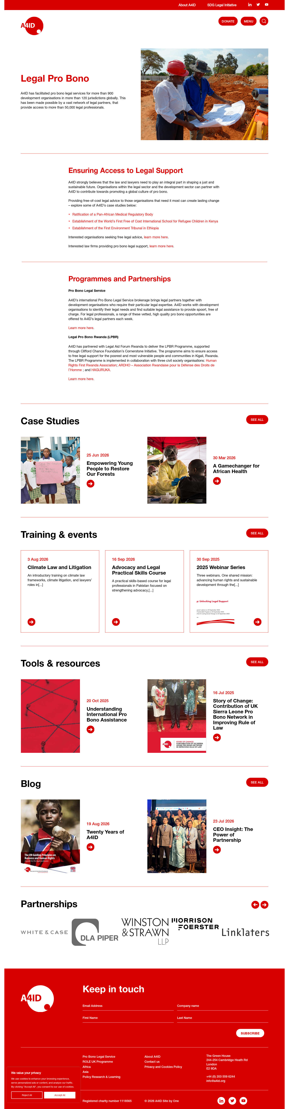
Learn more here (80, 328)
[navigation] (249, 21)
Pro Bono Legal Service (99, 1056)
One (176, 1101)
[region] (43, 1084)
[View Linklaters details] (245, 932)
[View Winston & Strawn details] (145, 931)
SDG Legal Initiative (221, 5)
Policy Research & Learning (101, 1077)
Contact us (152, 1062)
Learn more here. (81, 379)
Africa (87, 1067)
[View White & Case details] (44, 932)
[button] (255, 905)
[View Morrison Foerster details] (195, 924)
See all (257, 419)
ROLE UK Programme (98, 1062)
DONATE (228, 21)
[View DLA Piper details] (94, 932)
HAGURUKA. (101, 370)
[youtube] (266, 4)
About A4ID (187, 5)
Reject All (27, 1095)
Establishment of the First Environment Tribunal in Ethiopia (115, 228)
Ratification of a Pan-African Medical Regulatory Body (112, 214)
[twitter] (258, 4)
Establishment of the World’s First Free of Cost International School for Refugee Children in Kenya (145, 221)
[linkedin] (250, 4)
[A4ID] (32, 26)
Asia (85, 1072)
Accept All (60, 1095)
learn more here (156, 237)
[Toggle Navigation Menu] (264, 21)
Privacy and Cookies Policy (163, 1067)
